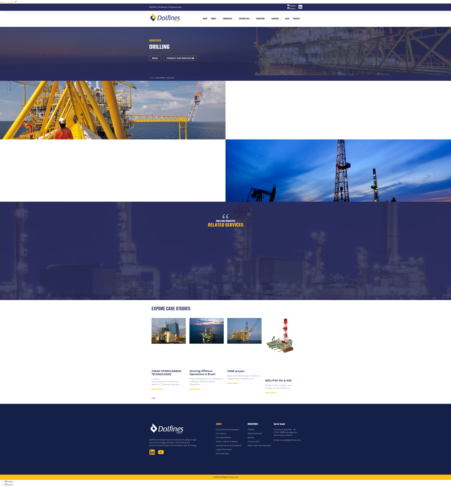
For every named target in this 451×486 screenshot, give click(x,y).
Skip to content (7, 2)
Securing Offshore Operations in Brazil (202, 372)
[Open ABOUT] (218, 19)
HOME (151, 78)
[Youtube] (161, 452)
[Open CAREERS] (280, 19)
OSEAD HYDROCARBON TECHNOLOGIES (166, 372)
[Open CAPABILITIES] (251, 19)
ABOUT (219, 424)
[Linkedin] (152, 452)
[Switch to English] (291, 6)
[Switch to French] (291, 8)
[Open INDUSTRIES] (234, 19)
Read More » (158, 389)
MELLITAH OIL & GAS (278, 380)
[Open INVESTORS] (266, 19)
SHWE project (236, 371)
